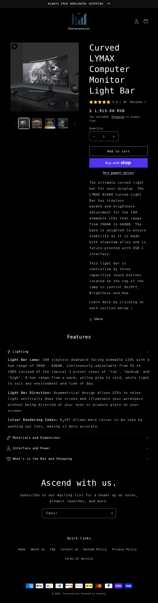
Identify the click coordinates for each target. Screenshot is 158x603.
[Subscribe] (111, 513)
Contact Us (69, 549)
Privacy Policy (124, 549)
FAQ (52, 549)
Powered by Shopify (93, 593)
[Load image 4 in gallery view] (63, 123)
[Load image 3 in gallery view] (50, 123)
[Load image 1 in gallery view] (23, 123)
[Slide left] (14, 123)
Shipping (118, 116)
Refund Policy (95, 549)
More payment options (118, 172)
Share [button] (98, 319)
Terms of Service (79, 558)
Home (21, 549)
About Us (38, 549)
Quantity (96, 128)
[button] (79, 352)
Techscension (71, 593)
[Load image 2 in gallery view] (37, 123)
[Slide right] (74, 123)
